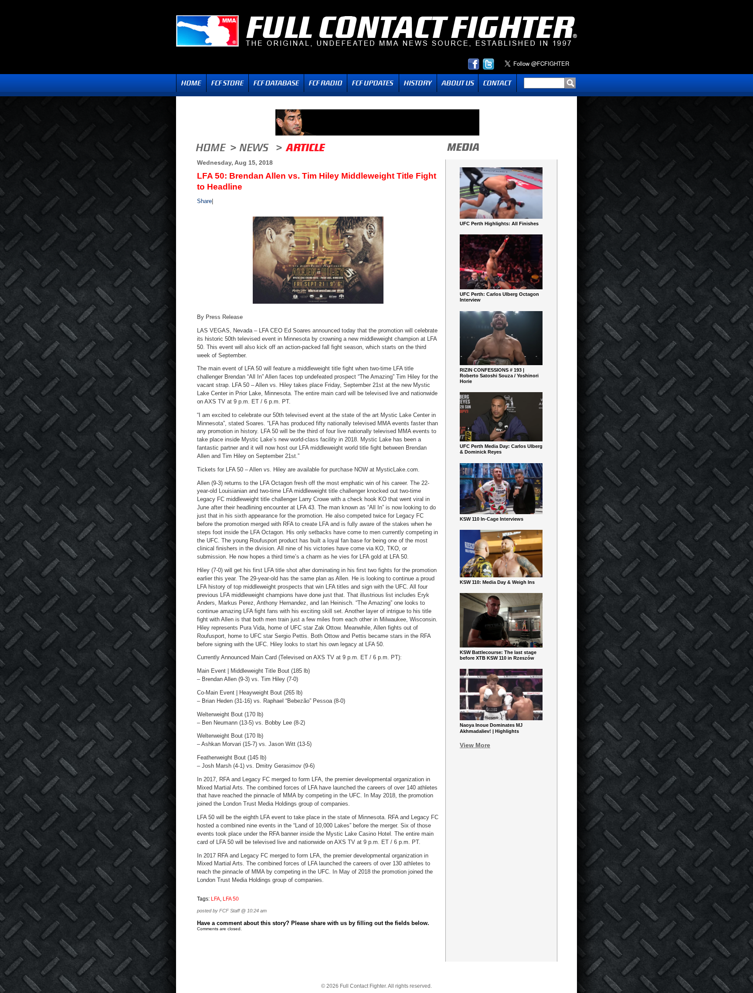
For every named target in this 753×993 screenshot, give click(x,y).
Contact (497, 83)
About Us (457, 83)
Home (191, 83)
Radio (325, 83)
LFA (215, 899)
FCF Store (227, 83)
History (418, 83)
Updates (373, 83)
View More (475, 745)
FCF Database (276, 83)
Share (204, 201)
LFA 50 (231, 899)
